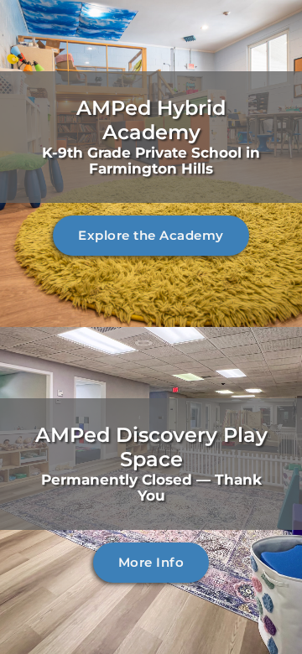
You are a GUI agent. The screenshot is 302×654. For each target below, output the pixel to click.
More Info (151, 562)
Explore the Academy (151, 235)
